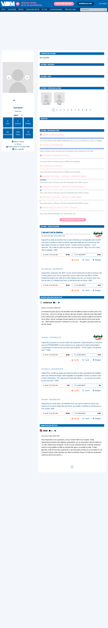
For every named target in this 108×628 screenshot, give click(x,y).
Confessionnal (56, 10)
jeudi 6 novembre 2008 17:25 (50, 308)
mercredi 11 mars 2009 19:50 (50, 436)
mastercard (47, 303)
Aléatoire (12, 10)
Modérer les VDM (85, 4)
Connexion (103, 4)
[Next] (90, 110)
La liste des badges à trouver (73, 220)
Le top (44, 10)
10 (86, 110)
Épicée (21, 10)
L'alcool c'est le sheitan (52, 233)
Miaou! (16, 115)
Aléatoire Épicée (32, 10)
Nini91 (45, 431)
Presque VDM (70, 10)
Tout (3, 10)
